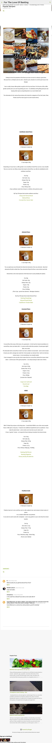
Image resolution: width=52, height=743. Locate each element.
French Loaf (26, 384)
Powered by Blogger (27, 729)
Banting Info (6, 568)
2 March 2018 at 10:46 (12, 580)
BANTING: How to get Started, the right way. (20, 669)
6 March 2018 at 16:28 (19, 587)
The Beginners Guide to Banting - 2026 (18, 692)
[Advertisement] (26, 114)
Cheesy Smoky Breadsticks (26, 456)
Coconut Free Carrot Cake (26, 200)
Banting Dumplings (26, 298)
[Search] (30, 2)
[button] (3, 11)
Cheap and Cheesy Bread (26, 195)
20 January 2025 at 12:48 (40, 602)
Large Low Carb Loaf (26, 382)
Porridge (26, 386)
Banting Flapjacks (26, 454)
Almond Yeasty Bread (26, 300)
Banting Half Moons (26, 452)
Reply (8, 584)
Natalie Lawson (11, 587)
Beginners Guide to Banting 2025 (17, 715)
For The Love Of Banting (16, 2)
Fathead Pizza (26, 198)
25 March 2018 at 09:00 (17, 594)
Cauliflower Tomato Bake (26, 302)
